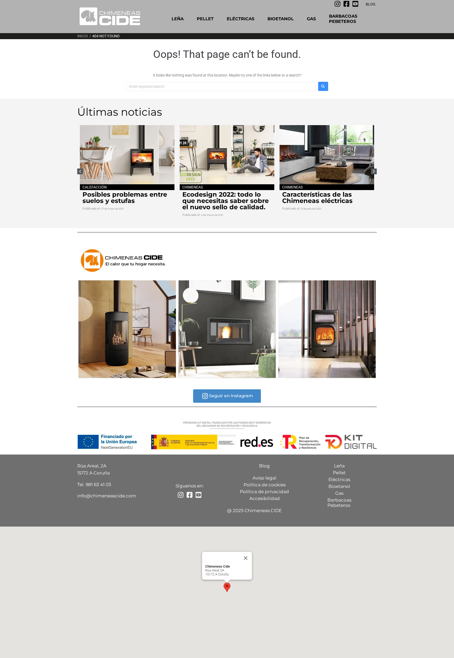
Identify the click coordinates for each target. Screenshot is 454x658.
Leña (178, 18)
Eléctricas (240, 18)
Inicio (82, 36)
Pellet (205, 18)
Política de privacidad (264, 491)
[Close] (245, 558)
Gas (311, 18)
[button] (374, 171)
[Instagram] (337, 4)
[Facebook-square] (346, 4)
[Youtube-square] (355, 4)
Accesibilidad (264, 498)
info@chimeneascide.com (106, 495)
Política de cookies (265, 484)
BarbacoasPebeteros (343, 19)
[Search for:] (221, 86)
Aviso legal (264, 478)
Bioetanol (280, 18)
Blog (264, 465)
